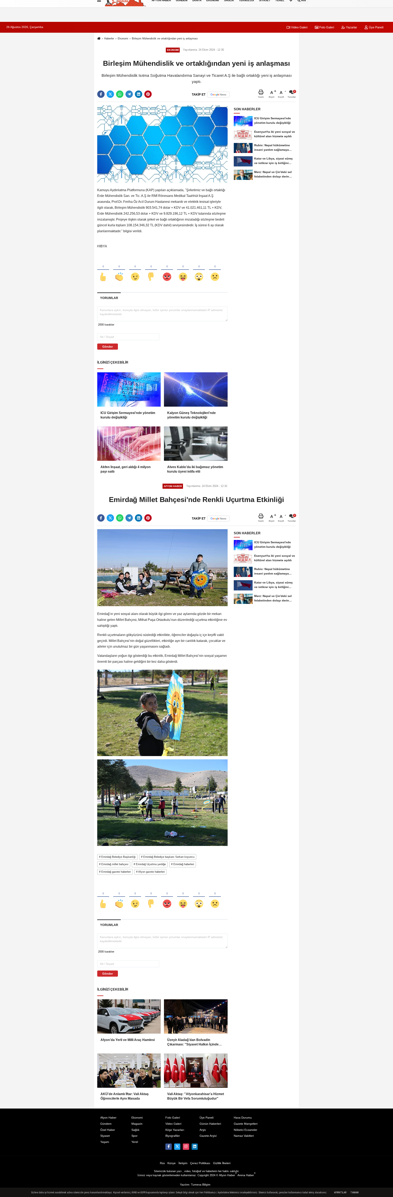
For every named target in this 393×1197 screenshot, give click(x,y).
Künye (171, 1163)
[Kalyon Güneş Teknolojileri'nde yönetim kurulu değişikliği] (195, 389)
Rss (162, 1163)
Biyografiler (172, 1135)
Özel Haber (107, 1129)
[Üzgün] (215, 270)
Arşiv (203, 1129)
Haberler (109, 38)
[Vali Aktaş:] (195, 1070)
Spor (134, 1135)
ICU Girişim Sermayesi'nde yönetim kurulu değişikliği (128, 415)
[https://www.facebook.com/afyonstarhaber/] (168, 1146)
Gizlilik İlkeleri (221, 1163)
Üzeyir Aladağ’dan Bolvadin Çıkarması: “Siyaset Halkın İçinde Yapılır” (193, 1042)
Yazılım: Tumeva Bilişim (195, 1184)
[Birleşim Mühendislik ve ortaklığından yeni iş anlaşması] (162, 143)
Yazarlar (351, 27)
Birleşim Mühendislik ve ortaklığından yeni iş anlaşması (165, 38)
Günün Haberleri (210, 1123)
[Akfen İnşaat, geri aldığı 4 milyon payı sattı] (129, 443)
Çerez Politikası (200, 1163)
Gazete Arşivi (208, 1135)
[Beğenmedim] (151, 270)
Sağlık (135, 1129)
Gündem (106, 1123)
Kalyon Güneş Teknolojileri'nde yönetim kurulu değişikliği (191, 415)
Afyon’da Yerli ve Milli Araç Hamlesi (128, 1040)
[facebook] (101, 94)
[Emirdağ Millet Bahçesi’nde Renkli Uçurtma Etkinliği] (162, 567)
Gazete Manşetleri (245, 1123)
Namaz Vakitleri (244, 1135)
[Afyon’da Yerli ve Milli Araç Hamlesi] (129, 1016)
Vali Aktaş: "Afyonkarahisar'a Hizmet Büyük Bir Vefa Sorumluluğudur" (195, 1096)
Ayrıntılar (340, 1192)
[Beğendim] (103, 270)
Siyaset (105, 1135)
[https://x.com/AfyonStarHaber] (177, 1146)
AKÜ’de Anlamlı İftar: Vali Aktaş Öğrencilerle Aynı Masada (125, 1096)
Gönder (107, 346)
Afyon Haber (108, 1117)
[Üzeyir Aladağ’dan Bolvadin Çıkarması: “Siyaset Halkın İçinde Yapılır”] (195, 1016)
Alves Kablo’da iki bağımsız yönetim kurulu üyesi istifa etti (195, 469)
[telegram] (129, 94)
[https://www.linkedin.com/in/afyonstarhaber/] (195, 1146)
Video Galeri (298, 27)
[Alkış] (119, 270)
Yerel (134, 1141)
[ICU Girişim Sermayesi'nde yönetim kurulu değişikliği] (129, 389)
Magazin (136, 1123)
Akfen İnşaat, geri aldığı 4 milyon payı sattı (126, 469)
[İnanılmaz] (199, 270)
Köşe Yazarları (174, 1129)
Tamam (354, 1192)
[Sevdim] (135, 270)
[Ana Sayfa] (99, 38)
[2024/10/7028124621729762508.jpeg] (162, 802)
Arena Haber (246, 1175)
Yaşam (104, 1141)
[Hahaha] (183, 270)
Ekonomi (123, 38)
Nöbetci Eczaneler (245, 1129)
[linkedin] (138, 94)
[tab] (109, 297)
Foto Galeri (326, 27)
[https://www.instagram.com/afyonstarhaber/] (186, 1146)
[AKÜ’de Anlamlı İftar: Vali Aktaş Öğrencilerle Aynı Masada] (129, 1070)
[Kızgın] (167, 270)
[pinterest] (148, 94)
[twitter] (110, 94)
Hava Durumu (243, 1117)
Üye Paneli (375, 27)
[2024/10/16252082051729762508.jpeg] (162, 712)
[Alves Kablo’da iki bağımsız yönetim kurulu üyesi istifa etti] (195, 443)
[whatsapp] (119, 94)
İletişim (182, 1163)
